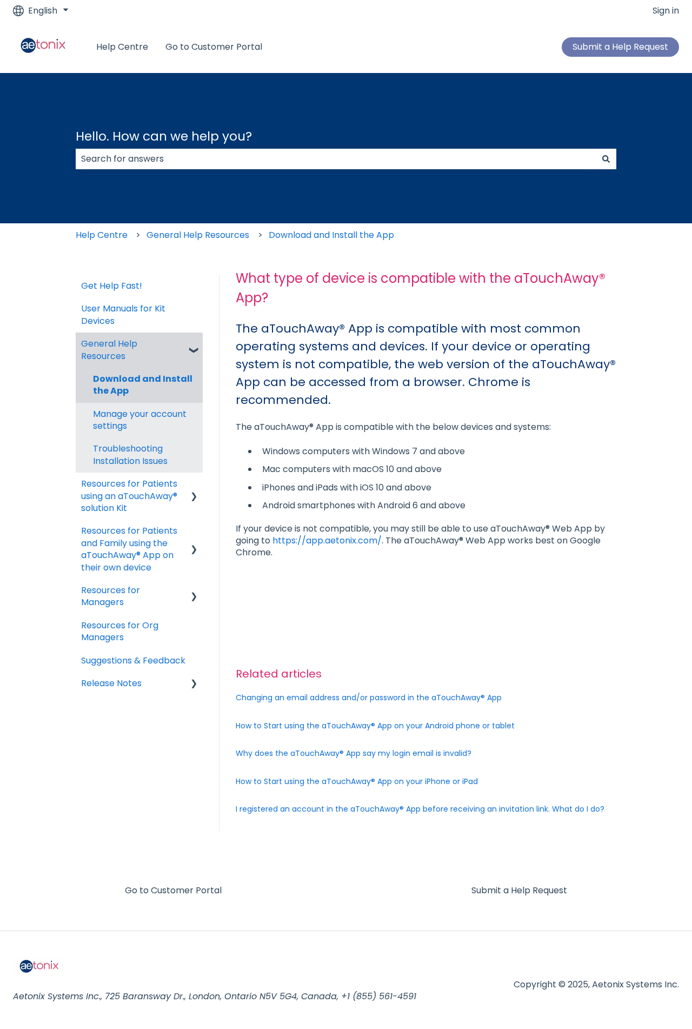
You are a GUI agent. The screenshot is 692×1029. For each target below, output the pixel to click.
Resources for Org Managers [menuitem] (119, 631)
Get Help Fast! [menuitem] (111, 286)
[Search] (606, 159)
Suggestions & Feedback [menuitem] (133, 660)
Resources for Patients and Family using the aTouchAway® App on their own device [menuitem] (129, 549)
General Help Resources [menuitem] (109, 349)
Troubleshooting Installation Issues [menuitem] (130, 454)
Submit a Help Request (620, 47)
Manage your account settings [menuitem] (140, 420)
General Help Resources (198, 235)
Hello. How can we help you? (164, 136)
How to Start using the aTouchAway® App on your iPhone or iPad (357, 781)
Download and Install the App (331, 235)
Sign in (666, 11)
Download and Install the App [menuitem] (142, 385)
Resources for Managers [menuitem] (110, 596)
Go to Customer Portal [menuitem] (173, 890)
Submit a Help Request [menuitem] (519, 890)
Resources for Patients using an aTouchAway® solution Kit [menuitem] (129, 495)
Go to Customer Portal (213, 47)
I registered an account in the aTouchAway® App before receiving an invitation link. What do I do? (420, 809)
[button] (194, 345)
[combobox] (336, 159)
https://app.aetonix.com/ (327, 540)
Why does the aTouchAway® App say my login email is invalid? (353, 753)
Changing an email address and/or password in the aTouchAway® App (369, 697)
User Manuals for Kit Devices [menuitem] (123, 314)
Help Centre (122, 47)
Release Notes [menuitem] (111, 683)
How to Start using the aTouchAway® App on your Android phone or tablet (375, 725)
